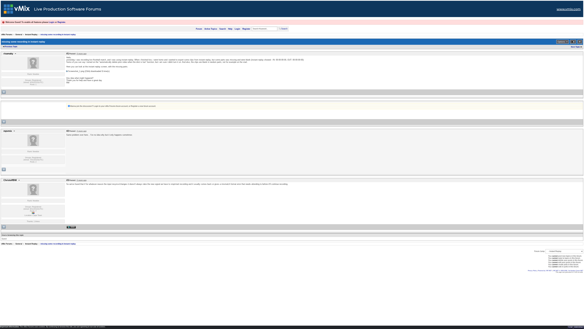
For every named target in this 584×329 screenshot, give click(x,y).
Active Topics (210, 29)
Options (561, 42)
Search (222, 29)
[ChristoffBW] (33, 195)
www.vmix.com (569, 9)
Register (61, 22)
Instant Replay (31, 35)
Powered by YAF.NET (545, 270)
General (18, 35)
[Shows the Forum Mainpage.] (17, 10)
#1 (67, 53)
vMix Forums (6, 35)
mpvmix (7, 131)
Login (51, 22)
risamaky (8, 53)
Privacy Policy (532, 270)
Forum (199, 29)
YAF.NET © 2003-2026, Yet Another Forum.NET (568, 270)
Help (230, 29)
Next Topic (575, 47)
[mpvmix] (33, 145)
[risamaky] (33, 68)
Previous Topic (11, 47)
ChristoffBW (10, 180)
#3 (67, 180)
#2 (67, 131)
